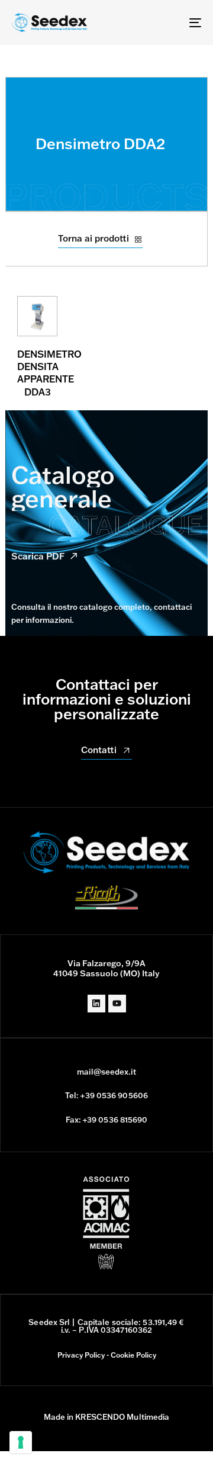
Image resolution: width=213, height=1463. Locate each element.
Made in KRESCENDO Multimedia (107, 1417)
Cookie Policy (133, 1355)
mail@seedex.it (106, 1071)
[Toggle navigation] (169, 22)
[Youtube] (117, 1003)
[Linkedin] (96, 1003)
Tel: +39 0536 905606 (106, 1095)
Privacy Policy (81, 1355)
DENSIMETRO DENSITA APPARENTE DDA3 (49, 373)
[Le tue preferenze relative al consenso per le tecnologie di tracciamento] (20, 1442)
